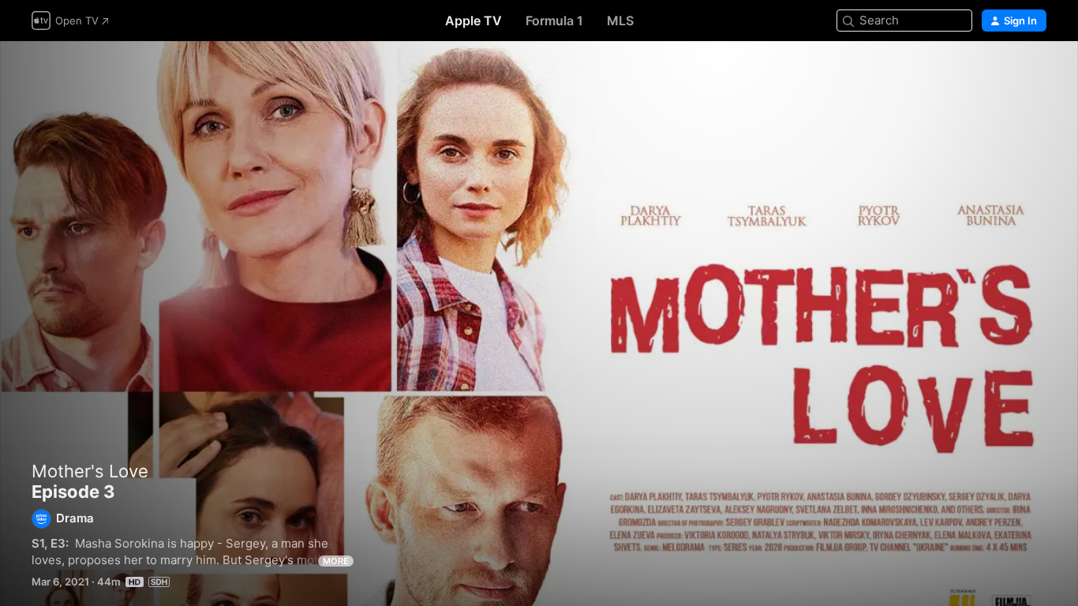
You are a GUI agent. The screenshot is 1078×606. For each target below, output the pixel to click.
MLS (620, 20)
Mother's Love (90, 471)
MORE (336, 561)
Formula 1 (554, 20)
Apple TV (473, 20)
